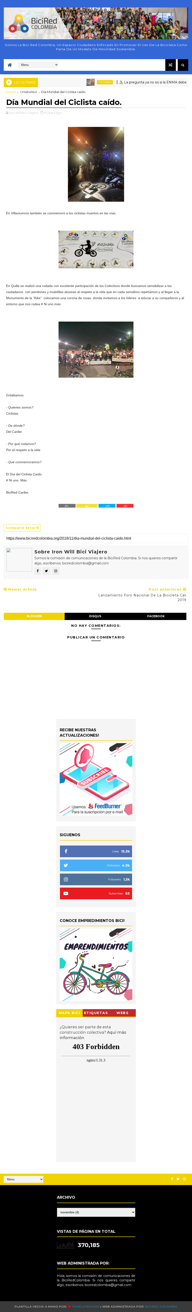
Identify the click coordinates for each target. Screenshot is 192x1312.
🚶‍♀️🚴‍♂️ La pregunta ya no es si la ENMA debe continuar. (144, 82)
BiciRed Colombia (161, 1306)
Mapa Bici (69, 1013)
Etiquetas (96, 1013)
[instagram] (184, 1179)
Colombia (89, 82)
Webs (122, 1013)
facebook (156, 616)
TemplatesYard (86, 1306)
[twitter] (178, 1179)
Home (11, 92)
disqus (95, 616)
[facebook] (172, 1179)
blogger (34, 616)
